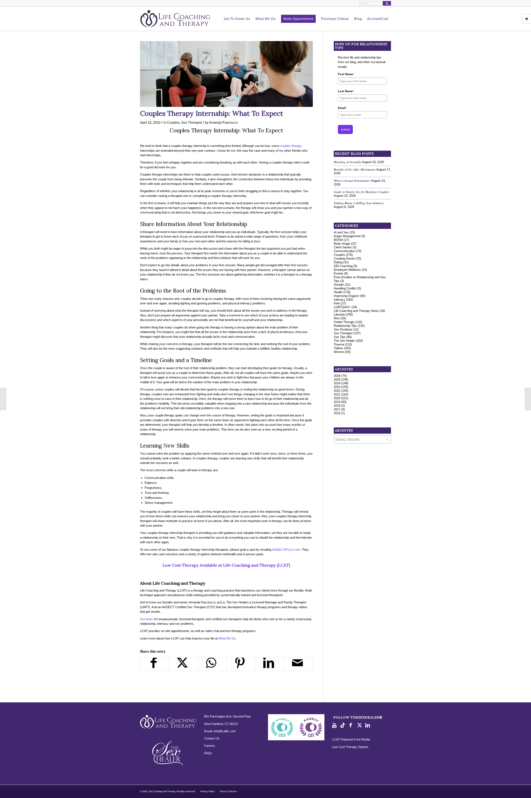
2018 (337, 405)
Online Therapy (344, 322)
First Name (346, 74)
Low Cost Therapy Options (350, 747)
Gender (339, 284)
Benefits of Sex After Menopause (355, 169)
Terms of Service (228, 791)
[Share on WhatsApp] (212, 664)
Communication (344, 251)
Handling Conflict (345, 288)
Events (338, 273)
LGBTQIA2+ (342, 307)
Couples (173, 122)
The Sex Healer (344, 340)
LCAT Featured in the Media (351, 739)
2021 (337, 394)
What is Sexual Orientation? (352, 180)
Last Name (346, 91)
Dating (338, 262)
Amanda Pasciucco (223, 122)
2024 (337, 383)
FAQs (208, 753)
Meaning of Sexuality (347, 162)
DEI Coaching (343, 266)
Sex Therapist (191, 122)
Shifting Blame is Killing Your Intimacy (359, 203)
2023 (337, 387)
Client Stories (343, 247)
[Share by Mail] (298, 664)
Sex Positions (343, 329)
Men (337, 318)
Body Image (342, 243)
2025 (337, 379)
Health (338, 292)
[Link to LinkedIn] (368, 725)
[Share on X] (183, 664)
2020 (337, 398)
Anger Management (347, 236)
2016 (337, 413)
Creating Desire (344, 258)
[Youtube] (335, 725)
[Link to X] (360, 725)
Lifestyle (339, 314)
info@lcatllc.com (224, 731)
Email (342, 108)
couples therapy (291, 146)
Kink (337, 303)
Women (339, 352)
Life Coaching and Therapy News (356, 310)
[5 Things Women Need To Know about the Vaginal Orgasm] (528, 399)
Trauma (339, 344)
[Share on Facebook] (154, 664)
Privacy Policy (207, 791)
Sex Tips (340, 337)
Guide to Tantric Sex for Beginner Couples (361, 192)
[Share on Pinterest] (241, 664)
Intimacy (339, 299)
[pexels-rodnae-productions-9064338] (226, 74)
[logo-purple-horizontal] (175, 19)
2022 (337, 390)
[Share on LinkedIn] (269, 664)
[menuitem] (237, 19)
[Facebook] (352, 725)
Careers (209, 745)
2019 (337, 402)
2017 (337, 409)
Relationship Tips (345, 325)
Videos (338, 348)
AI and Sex (341, 232)
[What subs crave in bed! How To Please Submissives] (3, 399)
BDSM (338, 240)
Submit (345, 129)
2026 (337, 375)
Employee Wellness (347, 269)
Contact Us (211, 738)
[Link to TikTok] (343, 725)
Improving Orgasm (346, 296)
